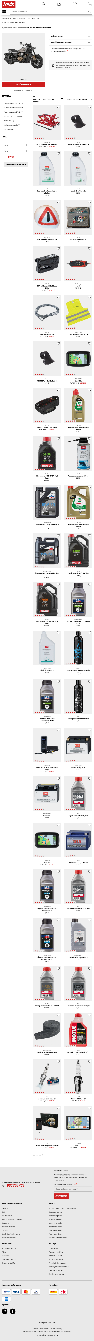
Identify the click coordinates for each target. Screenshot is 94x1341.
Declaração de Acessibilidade (59, 1267)
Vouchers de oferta (8, 1227)
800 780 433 (15, 1185)
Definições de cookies (56, 1274)
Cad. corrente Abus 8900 (47, 334)
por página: (47, 99)
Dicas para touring (55, 1212)
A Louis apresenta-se (9, 1248)
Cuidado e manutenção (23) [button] (13, 108)
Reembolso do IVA (8, 1263)
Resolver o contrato (9, 1238)
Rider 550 (47, 862)
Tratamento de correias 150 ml (78, 476)
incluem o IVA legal (49, 1329)
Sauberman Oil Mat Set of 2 (78, 239)
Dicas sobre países (55, 1216)
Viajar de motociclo (55, 1227)
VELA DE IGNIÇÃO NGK (78, 1099)
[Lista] (61, 99)
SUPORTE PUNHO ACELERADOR (78, 144)
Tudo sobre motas (55, 1230)
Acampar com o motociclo (58, 1238)
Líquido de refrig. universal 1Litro (78, 957)
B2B (3, 1212)
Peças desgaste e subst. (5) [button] (13, 103)
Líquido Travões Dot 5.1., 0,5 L (78, 816)
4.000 (78, 286)
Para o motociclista (55, 1234)
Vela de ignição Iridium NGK (47, 1099)
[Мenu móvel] (4, 11)
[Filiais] (43, 4)
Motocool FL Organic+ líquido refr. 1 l (78, 1052)
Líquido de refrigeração (78, 191)
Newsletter (5, 1223)
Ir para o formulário (65, 67)
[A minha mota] (59, 4)
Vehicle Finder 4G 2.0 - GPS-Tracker (47, 1145)
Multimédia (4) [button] (9, 121)
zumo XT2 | (78, 1145)
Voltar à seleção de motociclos (14, 22)
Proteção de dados (55, 1256)
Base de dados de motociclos (12, 1219)
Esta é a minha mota (23, 84)
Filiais (4, 1252)
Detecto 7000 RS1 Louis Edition (47, 427)
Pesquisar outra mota (22, 90)
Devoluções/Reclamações (11, 1234)
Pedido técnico (7, 1216)
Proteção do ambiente (56, 1270)
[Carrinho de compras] (90, 4)
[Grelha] (57, 99)
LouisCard (5, 1230)
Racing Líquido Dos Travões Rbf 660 (47, 1006)
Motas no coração (55, 1223)
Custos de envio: (28, 1331)
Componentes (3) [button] (10, 129)
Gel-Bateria (47, 816)
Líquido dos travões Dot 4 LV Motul (78, 909)
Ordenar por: (71, 99)
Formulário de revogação (57, 1263)
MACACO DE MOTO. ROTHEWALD (47, 144)
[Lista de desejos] (74, 4)
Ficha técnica (53, 1248)
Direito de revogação (56, 1259)
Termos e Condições (56, 1252)
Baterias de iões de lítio (78, 767)
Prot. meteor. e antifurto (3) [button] (13, 112)
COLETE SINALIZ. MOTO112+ (78, 334)
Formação (5, 1256)
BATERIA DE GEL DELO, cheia (78, 862)
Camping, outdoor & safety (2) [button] (14, 116)
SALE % (11, 157)
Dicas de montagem (56, 1219)
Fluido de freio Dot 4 (46, 670)
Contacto (5, 1208)
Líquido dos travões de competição (78, 1006)
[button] (89, 12)
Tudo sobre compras (9, 1259)
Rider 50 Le (78, 381)
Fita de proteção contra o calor (47, 1052)
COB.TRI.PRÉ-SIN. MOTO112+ (47, 239)
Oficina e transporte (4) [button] (12, 125)
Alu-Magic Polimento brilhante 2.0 (78, 719)
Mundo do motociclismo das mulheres (62, 1208)
